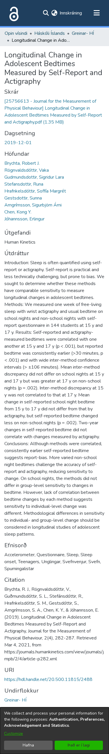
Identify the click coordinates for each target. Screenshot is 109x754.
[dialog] (54, 730)
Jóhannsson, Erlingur (24, 219)
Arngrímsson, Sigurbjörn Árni (33, 205)
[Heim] (12, 13)
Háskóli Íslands (49, 33)
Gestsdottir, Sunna (23, 198)
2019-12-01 (18, 142)
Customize (13, 733)
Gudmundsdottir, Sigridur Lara (34, 177)
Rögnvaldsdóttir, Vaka (26, 170)
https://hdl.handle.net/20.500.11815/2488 (48, 679)
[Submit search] (45, 13)
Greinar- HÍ (83, 33)
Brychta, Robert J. (22, 163)
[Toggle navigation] (96, 13)
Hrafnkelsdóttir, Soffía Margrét (35, 191)
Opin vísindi (16, 33)
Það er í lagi (79, 745)
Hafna (28, 745)
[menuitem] (54, 13)
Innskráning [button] (71, 13)
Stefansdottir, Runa (23, 184)
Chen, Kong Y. (17, 212)
